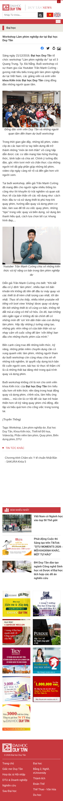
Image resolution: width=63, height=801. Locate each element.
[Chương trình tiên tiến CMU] (16, 632)
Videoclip (7, 435)
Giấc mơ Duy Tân (12, 769)
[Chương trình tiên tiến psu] (47, 604)
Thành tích (39, 778)
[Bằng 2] (47, 660)
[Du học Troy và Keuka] (16, 660)
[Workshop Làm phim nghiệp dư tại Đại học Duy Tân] (59, 49)
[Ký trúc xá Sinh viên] (16, 689)
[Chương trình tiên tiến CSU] (16, 604)
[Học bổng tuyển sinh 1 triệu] (47, 689)
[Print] (53, 49)
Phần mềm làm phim (26, 435)
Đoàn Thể (39, 784)
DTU (19, 439)
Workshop (15, 427)
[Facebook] (42, 49)
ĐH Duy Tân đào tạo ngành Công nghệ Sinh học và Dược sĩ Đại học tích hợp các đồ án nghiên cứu (48, 570)
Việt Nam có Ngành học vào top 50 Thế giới (48, 518)
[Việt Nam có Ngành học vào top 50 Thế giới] (17, 523)
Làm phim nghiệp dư (34, 427)
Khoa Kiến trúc (22, 431)
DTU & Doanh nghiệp (14, 780)
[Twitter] (48, 49)
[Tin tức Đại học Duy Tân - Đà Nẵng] (27, 7)
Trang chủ (8, 763)
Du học (37, 795)
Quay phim (45, 435)
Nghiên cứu (9, 785)
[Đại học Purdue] (47, 632)
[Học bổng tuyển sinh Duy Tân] (16, 717)
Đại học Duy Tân (18, 755)
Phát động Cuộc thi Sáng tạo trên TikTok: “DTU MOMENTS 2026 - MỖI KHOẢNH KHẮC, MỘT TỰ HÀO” (48, 547)
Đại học (37, 763)
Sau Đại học (9, 791)
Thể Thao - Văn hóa (44, 789)
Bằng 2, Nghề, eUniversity (41, 771)
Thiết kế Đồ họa (41, 431)
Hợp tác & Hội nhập (13, 774)
